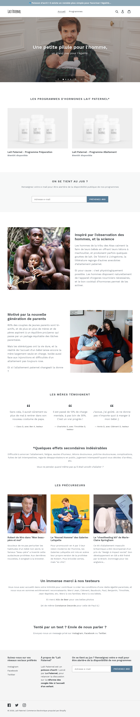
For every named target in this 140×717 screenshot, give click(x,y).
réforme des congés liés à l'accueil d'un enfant (53, 683)
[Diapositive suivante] (75, 79)
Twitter (102, 633)
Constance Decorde (65, 605)
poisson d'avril (49, 670)
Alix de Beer (62, 599)
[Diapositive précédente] (58, 79)
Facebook (89, 633)
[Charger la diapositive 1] (63, 79)
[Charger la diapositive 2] (66, 79)
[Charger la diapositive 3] (68, 79)
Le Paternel (51, 673)
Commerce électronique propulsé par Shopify (46, 711)
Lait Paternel (20, 711)
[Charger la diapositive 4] (71, 79)
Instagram (77, 633)
